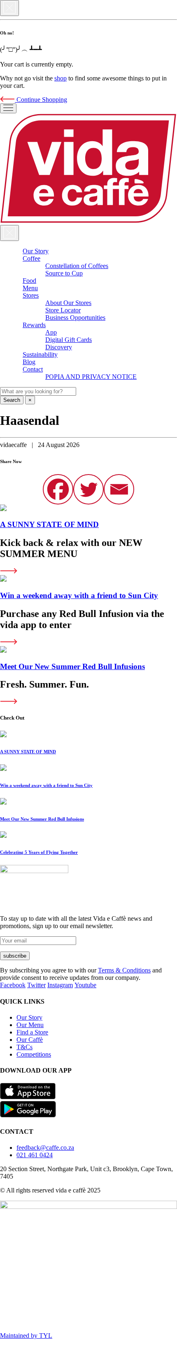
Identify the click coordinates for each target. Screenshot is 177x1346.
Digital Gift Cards (68, 339)
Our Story (36, 251)
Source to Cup (64, 273)
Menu (30, 287)
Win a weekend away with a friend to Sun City (79, 595)
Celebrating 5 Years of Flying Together (39, 852)
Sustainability (40, 354)
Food (29, 280)
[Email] (119, 489)
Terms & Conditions (124, 970)
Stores (31, 295)
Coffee (31, 258)
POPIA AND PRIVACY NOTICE (91, 376)
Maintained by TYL (26, 1335)
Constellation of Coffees (76, 265)
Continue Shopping (41, 99)
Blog (29, 361)
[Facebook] (58, 489)
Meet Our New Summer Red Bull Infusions (72, 666)
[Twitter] (88, 489)
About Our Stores (68, 302)
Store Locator (63, 310)
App (51, 332)
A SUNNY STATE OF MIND (49, 524)
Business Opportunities (75, 317)
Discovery (58, 347)
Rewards (34, 324)
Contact (33, 369)
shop (60, 78)
